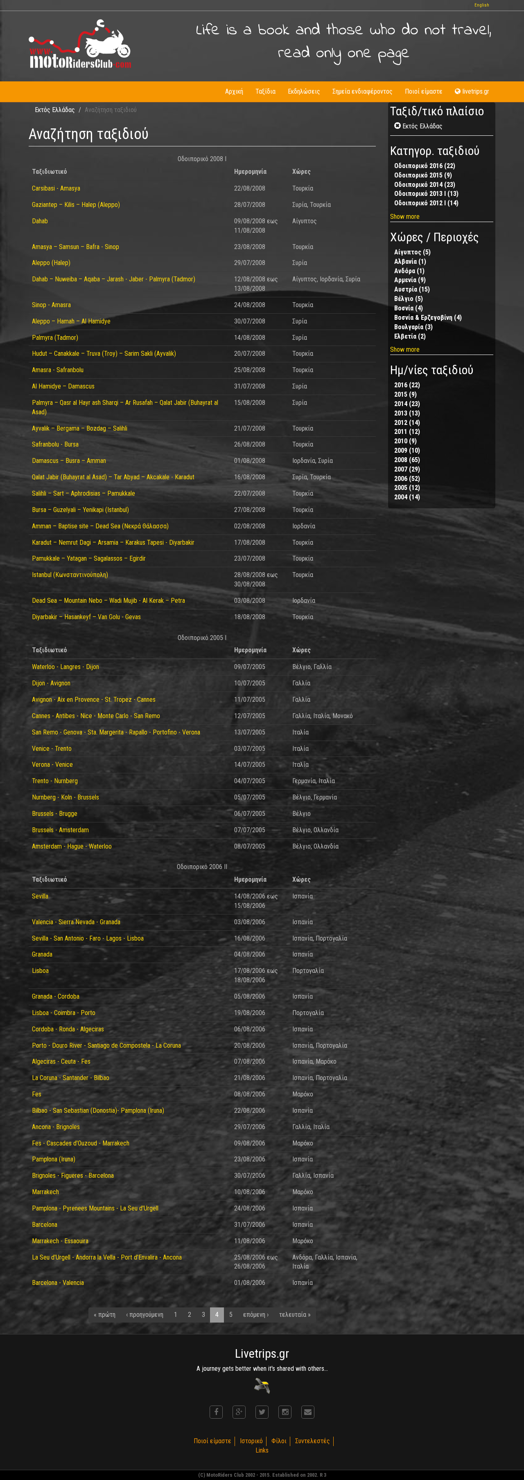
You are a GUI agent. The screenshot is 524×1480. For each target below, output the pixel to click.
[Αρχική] (80, 43)
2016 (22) (407, 385)
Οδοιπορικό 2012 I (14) (426, 203)
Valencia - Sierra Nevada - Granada (76, 922)
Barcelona (44, 1224)
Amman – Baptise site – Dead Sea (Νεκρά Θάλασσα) (100, 526)
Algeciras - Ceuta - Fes (61, 1061)
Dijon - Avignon (51, 683)
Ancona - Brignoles (56, 1127)
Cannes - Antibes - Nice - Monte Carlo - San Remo (96, 716)
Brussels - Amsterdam (60, 830)
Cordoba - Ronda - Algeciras (68, 1029)
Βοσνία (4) (408, 308)
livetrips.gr (476, 91)
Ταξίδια (265, 91)
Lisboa (40, 971)
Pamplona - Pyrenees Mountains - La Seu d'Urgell (95, 1208)
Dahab (40, 221)
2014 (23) (407, 404)
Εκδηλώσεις (304, 91)
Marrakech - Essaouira (60, 1241)
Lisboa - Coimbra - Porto (63, 1013)
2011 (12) (407, 432)
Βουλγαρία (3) (413, 327)
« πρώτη (104, 1314)
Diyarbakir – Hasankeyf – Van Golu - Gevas (86, 617)
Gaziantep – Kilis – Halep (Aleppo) (76, 205)
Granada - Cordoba (55, 996)
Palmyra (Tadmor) (55, 337)
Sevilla (40, 896)
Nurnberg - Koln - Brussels (65, 797)
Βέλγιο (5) (408, 299)
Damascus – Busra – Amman (69, 461)
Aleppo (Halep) (51, 263)
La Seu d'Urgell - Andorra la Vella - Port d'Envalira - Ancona (107, 1257)
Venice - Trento (52, 748)
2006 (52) (407, 479)
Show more (405, 216)
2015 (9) (405, 394)
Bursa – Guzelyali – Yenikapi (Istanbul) (80, 510)
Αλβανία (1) (410, 261)
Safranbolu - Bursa (55, 444)
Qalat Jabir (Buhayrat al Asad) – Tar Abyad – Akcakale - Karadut (113, 477)
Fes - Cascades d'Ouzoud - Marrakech (80, 1143)
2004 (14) (407, 497)
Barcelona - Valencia (58, 1283)
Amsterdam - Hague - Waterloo (72, 846)
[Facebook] (216, 1412)
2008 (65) (407, 460)
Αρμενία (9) (410, 280)
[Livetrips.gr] (262, 1385)
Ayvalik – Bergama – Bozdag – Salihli (79, 428)
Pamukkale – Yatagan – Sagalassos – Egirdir (89, 558)
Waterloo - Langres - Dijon (65, 667)
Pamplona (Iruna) (53, 1159)
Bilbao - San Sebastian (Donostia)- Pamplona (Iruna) (98, 1110)
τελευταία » (295, 1314)
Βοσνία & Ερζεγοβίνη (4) (428, 317)
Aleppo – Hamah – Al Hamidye (71, 321)
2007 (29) (407, 469)
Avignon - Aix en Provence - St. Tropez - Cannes (94, 699)
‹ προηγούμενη (144, 1314)
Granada (42, 954)
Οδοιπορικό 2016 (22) (424, 166)
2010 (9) (405, 441)
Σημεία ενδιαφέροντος (362, 91)
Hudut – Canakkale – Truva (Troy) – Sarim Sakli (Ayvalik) (104, 353)
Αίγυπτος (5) (412, 252)
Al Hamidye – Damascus (63, 386)
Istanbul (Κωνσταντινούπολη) (70, 575)
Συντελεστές (312, 1441)
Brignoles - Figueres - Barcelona (73, 1175)
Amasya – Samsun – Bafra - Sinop (75, 247)
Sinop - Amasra (51, 305)
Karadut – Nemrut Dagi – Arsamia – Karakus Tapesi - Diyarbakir (113, 542)
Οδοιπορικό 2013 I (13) (426, 194)
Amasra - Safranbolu (58, 370)
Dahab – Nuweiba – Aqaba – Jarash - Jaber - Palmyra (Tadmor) (113, 279)
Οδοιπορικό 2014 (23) (424, 185)
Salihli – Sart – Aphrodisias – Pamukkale (83, 493)
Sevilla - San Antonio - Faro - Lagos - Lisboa (88, 938)
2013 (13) (407, 413)
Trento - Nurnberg (55, 781)
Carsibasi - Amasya (56, 188)
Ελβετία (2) (410, 336)
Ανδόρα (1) (409, 271)
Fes (36, 1094)
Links (262, 1450)
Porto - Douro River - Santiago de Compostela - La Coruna (106, 1045)
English (481, 5)
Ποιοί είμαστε (424, 91)
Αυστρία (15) (412, 289)
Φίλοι (279, 1441)
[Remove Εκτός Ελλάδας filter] (398, 126)
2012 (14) (407, 423)
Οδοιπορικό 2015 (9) (423, 175)
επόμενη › (256, 1314)
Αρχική (234, 91)
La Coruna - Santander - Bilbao (70, 1078)
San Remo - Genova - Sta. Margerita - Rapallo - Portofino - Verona (116, 732)
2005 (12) (407, 488)
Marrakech (45, 1192)
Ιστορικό (251, 1441)
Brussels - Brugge (54, 813)
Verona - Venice (52, 764)
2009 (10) (407, 450)
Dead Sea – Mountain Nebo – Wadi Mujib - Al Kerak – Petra (108, 600)
